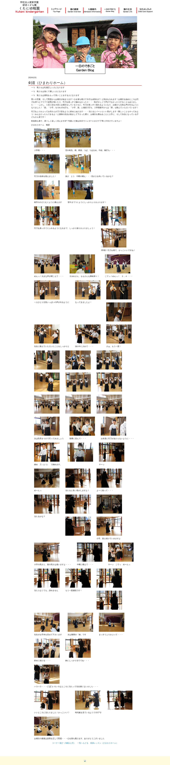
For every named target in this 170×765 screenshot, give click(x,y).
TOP (56, 10)
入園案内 (92, 10)
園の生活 (127, 10)
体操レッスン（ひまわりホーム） (104, 743)
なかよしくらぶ (145, 10)
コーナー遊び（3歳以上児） (63, 743)
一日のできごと (110, 10)
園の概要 (74, 10)
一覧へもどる (82, 743)
